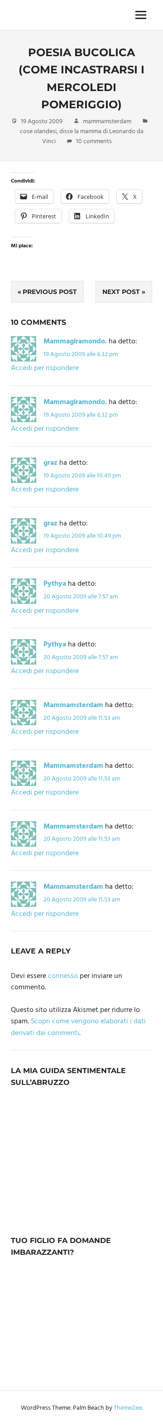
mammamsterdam (107, 121)
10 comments (94, 141)
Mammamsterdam (73, 705)
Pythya (54, 584)
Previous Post (50, 292)
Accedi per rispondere (45, 368)
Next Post (121, 292)
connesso (63, 976)
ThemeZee (128, 1408)
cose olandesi (38, 131)
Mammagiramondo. (75, 341)
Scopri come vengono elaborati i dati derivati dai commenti (78, 1027)
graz (50, 463)
